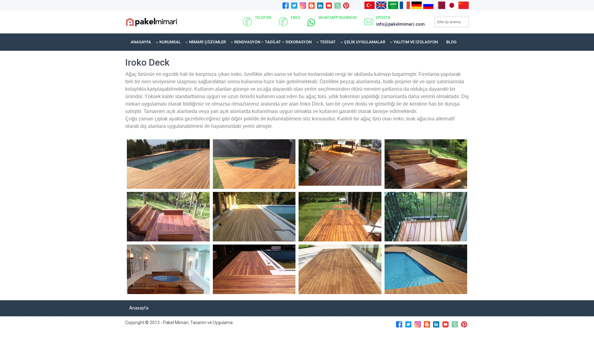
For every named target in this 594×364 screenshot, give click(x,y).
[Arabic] (393, 4)
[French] (405, 4)
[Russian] (428, 4)
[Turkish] (369, 4)
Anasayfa (141, 42)
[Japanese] (452, 4)
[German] (416, 4)
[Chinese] (463, 4)
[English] (381, 4)
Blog (451, 42)
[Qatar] (440, 4)
